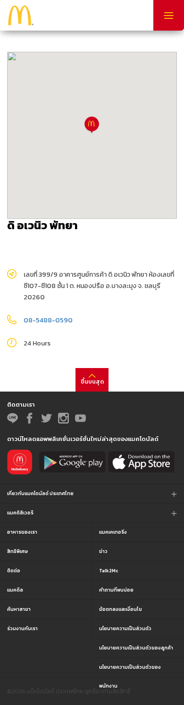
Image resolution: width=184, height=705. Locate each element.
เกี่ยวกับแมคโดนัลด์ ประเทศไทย (40, 493)
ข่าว (103, 551)
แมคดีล (15, 589)
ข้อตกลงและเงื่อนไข (120, 609)
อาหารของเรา (22, 532)
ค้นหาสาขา (19, 609)
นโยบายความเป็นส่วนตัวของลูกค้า (136, 647)
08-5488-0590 (48, 320)
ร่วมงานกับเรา (22, 628)
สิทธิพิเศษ (17, 551)
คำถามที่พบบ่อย (116, 589)
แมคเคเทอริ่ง (113, 532)
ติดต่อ (13, 570)
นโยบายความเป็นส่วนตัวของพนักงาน (130, 670)
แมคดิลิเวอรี (20, 512)
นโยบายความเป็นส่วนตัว (125, 628)
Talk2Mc (108, 570)
